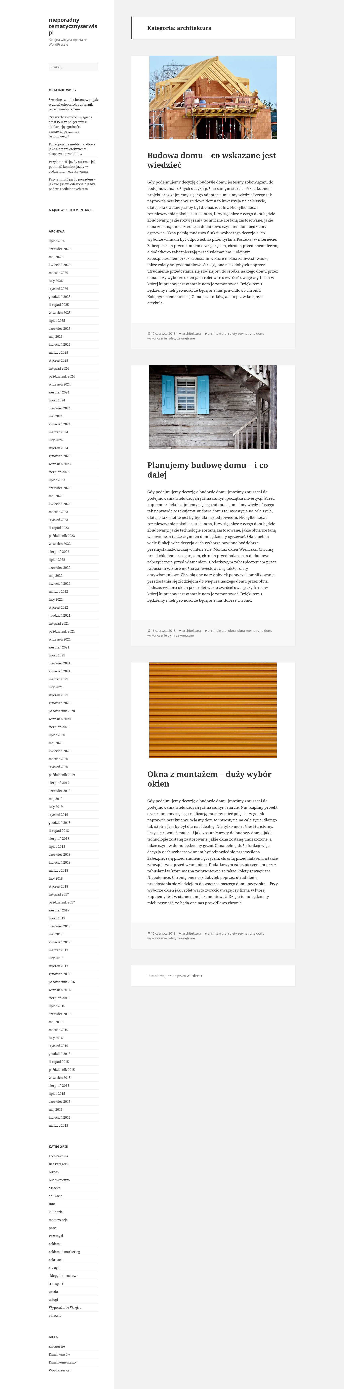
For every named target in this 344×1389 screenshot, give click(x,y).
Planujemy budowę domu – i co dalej (207, 470)
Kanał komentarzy (63, 1362)
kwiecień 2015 (59, 1117)
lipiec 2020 (57, 735)
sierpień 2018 (59, 838)
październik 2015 (62, 1069)
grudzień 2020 (59, 703)
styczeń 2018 (58, 886)
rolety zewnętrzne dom (245, 333)
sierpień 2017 (59, 910)
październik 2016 (62, 982)
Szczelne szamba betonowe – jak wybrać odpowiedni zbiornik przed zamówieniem (73, 104)
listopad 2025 (59, 304)
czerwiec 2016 (59, 1014)
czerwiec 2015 (59, 1101)
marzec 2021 (58, 679)
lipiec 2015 (57, 1093)
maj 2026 (56, 257)
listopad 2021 (59, 623)
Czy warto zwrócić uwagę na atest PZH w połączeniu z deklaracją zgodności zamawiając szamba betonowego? (70, 126)
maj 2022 (56, 575)
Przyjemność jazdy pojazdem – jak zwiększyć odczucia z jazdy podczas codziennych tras (72, 184)
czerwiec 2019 (59, 791)
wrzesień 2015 (60, 1077)
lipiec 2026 (57, 241)
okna (232, 630)
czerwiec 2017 (59, 926)
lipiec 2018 (57, 846)
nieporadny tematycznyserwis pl (73, 26)
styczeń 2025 (58, 360)
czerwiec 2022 (59, 567)
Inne (52, 1204)
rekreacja (56, 1260)
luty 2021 (56, 687)
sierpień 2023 (59, 472)
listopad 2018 (59, 830)
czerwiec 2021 (59, 663)
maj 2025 (56, 336)
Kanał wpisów (59, 1354)
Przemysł (56, 1236)
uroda (53, 1291)
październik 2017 (62, 902)
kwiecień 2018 (59, 862)
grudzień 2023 (59, 456)
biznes (54, 1172)
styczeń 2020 (58, 767)
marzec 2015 (58, 1125)
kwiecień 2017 (59, 942)
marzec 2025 (58, 352)
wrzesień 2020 (60, 719)
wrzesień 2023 (60, 464)
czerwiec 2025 (59, 328)
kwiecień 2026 (59, 265)
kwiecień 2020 (59, 751)
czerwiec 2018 (59, 854)
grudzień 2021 (59, 615)
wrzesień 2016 (60, 990)
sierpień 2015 (59, 1085)
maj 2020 (56, 743)
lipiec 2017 (57, 918)
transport (56, 1283)
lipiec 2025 (57, 320)
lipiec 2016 (57, 1006)
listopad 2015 (59, 1061)
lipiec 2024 (57, 400)
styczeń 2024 (58, 448)
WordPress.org (60, 1370)
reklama (55, 1244)
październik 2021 (62, 631)
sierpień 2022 (59, 551)
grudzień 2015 (59, 1054)
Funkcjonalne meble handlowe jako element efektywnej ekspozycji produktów (72, 149)
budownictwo (59, 1180)
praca (53, 1228)
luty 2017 (56, 958)
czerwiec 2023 (59, 488)
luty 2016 (56, 1038)
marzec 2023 (58, 512)
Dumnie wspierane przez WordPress (175, 976)
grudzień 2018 (59, 822)
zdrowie (55, 1315)
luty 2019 (56, 806)
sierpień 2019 (59, 783)
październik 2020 (62, 711)
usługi (53, 1299)
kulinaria (56, 1212)
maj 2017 (56, 934)
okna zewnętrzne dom (254, 630)
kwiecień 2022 (59, 583)
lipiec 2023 (57, 480)
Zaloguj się (57, 1346)
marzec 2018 (58, 870)
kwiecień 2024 (59, 424)
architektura (58, 1156)
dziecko (54, 1188)
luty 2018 (56, 878)
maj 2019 (56, 799)
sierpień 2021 (59, 647)
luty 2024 (56, 440)
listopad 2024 (59, 368)
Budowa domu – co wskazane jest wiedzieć (211, 160)
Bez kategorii (59, 1164)
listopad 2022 (59, 528)
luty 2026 (56, 281)
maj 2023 (56, 496)
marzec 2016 (58, 1030)
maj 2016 (56, 1022)
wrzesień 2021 (60, 639)
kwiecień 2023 (59, 504)
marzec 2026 (58, 273)
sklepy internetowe (63, 1275)
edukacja (56, 1196)
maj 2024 (56, 416)
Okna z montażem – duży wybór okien (209, 779)
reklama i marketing (64, 1252)
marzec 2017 (58, 950)
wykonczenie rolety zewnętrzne (171, 338)
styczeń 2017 (58, 966)
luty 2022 (56, 599)
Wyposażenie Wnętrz (65, 1307)
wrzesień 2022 (60, 543)
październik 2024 (62, 376)
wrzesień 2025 (60, 312)
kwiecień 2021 (59, 671)
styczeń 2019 (58, 814)
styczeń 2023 (58, 520)
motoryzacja (58, 1220)
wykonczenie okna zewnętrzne (170, 635)
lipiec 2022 (57, 559)
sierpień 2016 (59, 998)
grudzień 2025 (59, 296)
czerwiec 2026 (59, 249)
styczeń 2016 (58, 1046)
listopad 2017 (59, 894)
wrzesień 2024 (60, 384)
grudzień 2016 (59, 974)
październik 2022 (62, 536)
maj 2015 (56, 1109)
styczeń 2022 (58, 607)
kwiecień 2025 (59, 344)
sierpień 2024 (59, 392)
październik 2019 (62, 775)
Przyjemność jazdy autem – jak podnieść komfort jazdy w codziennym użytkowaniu (72, 167)
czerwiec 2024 (59, 408)
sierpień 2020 (59, 727)
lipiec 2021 (57, 655)
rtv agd (54, 1267)
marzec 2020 (58, 759)
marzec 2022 (58, 591)
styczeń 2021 (58, 695)
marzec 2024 (58, 432)
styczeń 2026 (58, 288)
